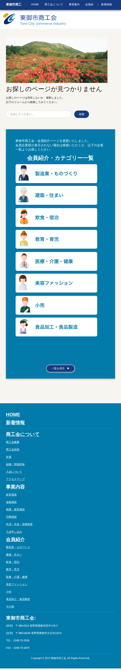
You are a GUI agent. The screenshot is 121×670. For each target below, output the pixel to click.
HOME (13, 414)
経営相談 (11, 494)
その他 (10, 606)
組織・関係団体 (15, 464)
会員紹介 (15, 539)
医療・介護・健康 (16, 576)
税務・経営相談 (15, 509)
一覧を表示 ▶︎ (60, 368)
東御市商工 (13, 4)
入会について (14, 471)
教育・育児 (12, 569)
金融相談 (11, 502)
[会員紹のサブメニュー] (98, 4)
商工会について (23, 434)
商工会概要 (12, 442)
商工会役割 (12, 449)
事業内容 (15, 486)
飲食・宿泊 (12, 562)
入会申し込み (14, 531)
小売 (8, 591)
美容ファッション (16, 584)
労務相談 (11, 516)
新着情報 (15, 422)
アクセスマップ (15, 479)
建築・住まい (14, 554)
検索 (81, 114)
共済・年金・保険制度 (19, 524)
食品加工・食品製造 (18, 599)
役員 (8, 456)
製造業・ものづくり (18, 547)
